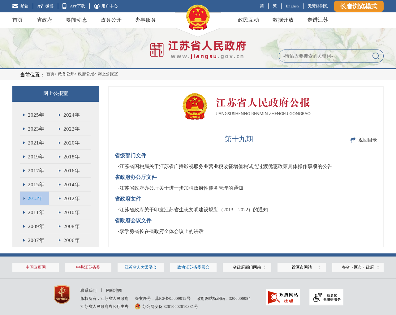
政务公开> (67, 73)
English (292, 6)
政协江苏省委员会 (193, 267)
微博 (49, 6)
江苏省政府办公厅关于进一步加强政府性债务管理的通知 (181, 188)
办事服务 (145, 20)
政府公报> (87, 73)
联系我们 (88, 290)
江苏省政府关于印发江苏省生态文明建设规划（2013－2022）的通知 (193, 209)
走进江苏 (317, 20)
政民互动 (248, 20)
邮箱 (24, 6)
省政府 (44, 20)
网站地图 (114, 290)
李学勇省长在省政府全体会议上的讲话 (161, 231)
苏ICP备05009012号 (173, 298)
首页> (51, 73)
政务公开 (111, 20)
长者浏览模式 (358, 6)
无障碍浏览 (318, 6)
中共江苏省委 (88, 267)
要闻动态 (76, 20)
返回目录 (368, 139)
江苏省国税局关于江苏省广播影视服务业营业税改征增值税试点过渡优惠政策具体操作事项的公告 (225, 166)
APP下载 (77, 6)
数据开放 (283, 20)
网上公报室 (108, 73)
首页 (17, 20)
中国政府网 (36, 267)
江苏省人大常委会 (141, 267)
